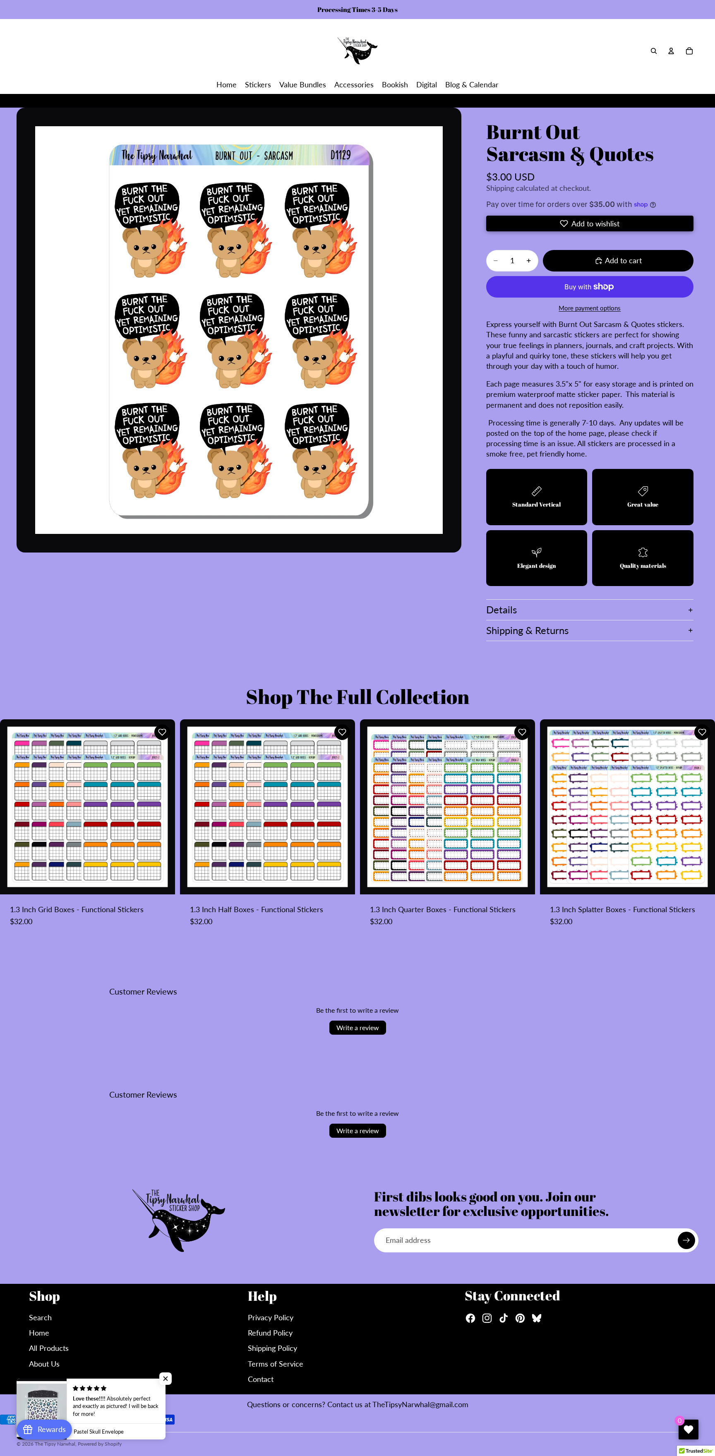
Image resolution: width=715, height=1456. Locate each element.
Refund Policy (270, 1332)
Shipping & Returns (527, 630)
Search (40, 1317)
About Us (44, 1363)
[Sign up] (686, 1240)
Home (39, 1332)
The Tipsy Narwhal (55, 1444)
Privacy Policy (270, 1317)
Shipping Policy (272, 1348)
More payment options (590, 308)
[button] (589, 223)
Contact (261, 1379)
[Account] (671, 51)
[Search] (654, 51)
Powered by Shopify (100, 1444)
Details (501, 609)
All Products (49, 1348)
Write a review (357, 1027)
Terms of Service (275, 1363)
